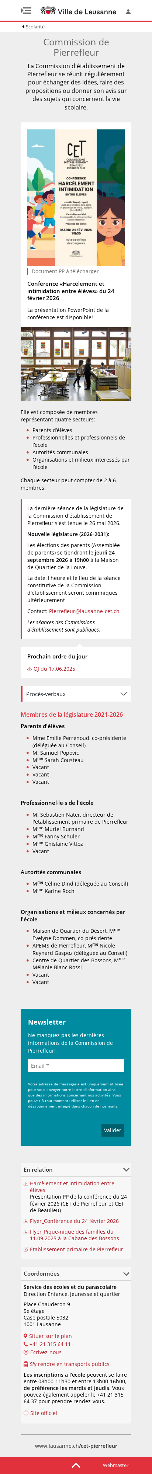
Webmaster (115, 1465)
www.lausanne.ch (76, 1445)
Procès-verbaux (46, 694)
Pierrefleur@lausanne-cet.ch (84, 611)
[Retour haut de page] (76, 1464)
